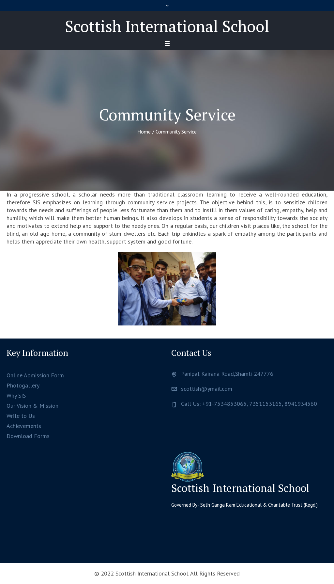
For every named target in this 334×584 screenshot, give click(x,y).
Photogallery (23, 385)
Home (144, 131)
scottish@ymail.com (206, 388)
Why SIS (16, 395)
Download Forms (28, 436)
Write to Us (21, 415)
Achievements (24, 426)
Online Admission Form (35, 375)
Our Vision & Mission (32, 405)
